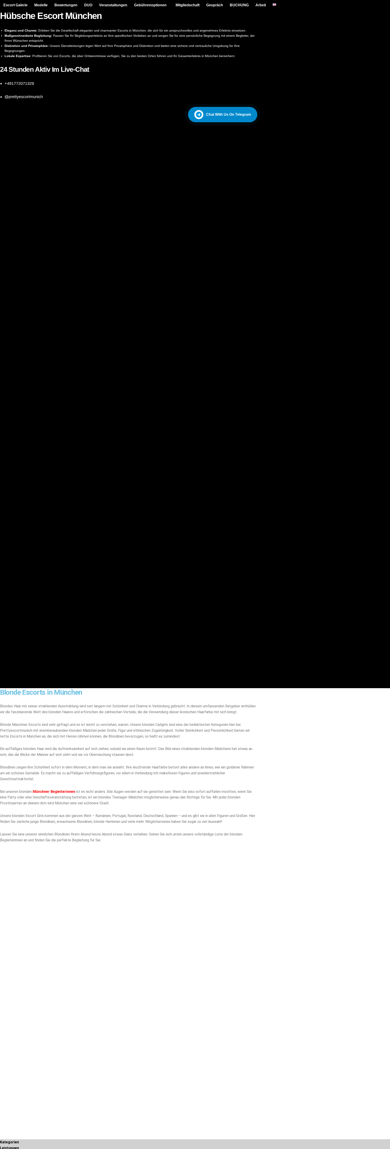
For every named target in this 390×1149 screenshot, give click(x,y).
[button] (151, 5)
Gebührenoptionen (150, 5)
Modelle (41, 5)
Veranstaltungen (113, 5)
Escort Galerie (15, 5)
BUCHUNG (239, 5)
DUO (88, 5)
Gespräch (214, 5)
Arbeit (260, 5)
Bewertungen (65, 5)
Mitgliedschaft (188, 5)
